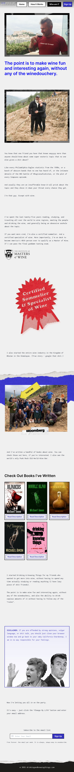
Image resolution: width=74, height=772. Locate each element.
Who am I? (54, 4)
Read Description (14, 517)
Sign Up (58, 736)
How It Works (37, 4)
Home (22, 4)
